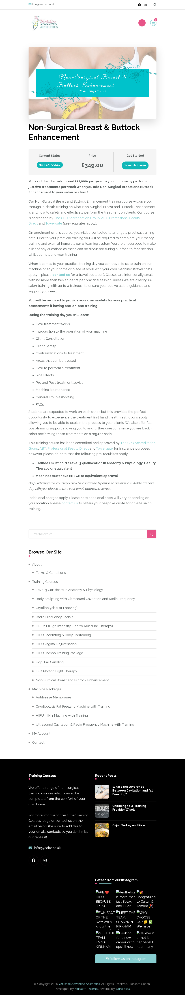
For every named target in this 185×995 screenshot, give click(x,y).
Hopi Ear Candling (50, 662)
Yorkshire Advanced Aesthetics (79, 984)
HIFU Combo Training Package (59, 653)
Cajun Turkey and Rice (128, 825)
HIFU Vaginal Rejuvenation (56, 644)
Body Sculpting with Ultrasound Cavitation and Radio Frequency (85, 599)
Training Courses (45, 582)
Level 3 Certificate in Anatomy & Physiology (69, 590)
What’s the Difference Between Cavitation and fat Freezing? (132, 790)
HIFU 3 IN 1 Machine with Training (62, 715)
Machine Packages (46, 689)
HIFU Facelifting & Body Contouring (63, 635)
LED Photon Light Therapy (56, 671)
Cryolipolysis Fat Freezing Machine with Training (73, 706)
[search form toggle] (155, 4)
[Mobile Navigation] (142, 22)
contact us (70, 503)
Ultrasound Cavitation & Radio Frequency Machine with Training (85, 724)
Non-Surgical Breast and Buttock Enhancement (72, 680)
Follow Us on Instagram (127, 959)
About (37, 564)
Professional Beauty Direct (68, 448)
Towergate (53, 223)
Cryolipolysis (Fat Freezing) (56, 608)
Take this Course (135, 165)
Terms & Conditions (51, 573)
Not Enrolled (50, 164)
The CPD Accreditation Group (77, 218)
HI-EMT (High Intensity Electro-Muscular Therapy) (74, 626)
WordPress (122, 988)
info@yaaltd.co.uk (47, 848)
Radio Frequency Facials (54, 617)
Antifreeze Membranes (54, 697)
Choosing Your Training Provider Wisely (129, 807)
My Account (41, 733)
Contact (38, 742)
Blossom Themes (86, 988)
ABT (104, 218)
